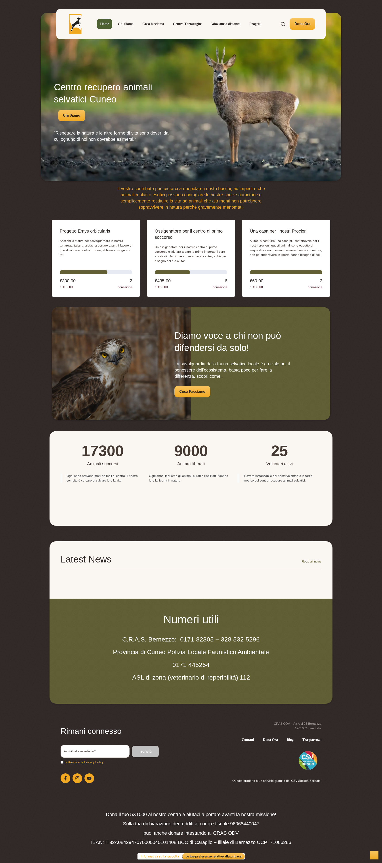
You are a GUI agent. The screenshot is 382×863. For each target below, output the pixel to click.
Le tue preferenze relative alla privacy (213, 856)
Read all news (311, 561)
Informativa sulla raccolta (160, 856)
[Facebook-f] (65, 778)
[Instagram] (77, 778)
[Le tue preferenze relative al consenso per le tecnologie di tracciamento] (374, 855)
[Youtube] (89, 778)
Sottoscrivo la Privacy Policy (84, 762)
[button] (302, 24)
